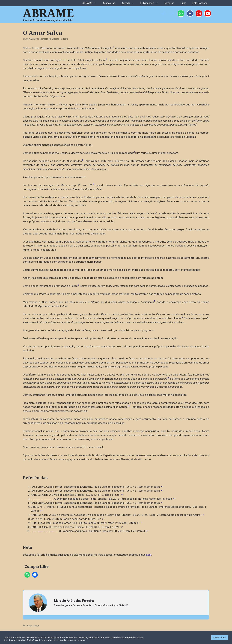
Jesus (36, 625)
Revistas (169, 3)
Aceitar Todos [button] (219, 637)
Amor (29, 625)
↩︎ (162, 486)
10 (168, 378)
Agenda (126, 3)
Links (183, 3)
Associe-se (109, 3)
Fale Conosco (200, 3)
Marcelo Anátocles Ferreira (74, 601)
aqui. (149, 554)
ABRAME (87, 3)
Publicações (147, 3)
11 (129, 406)
